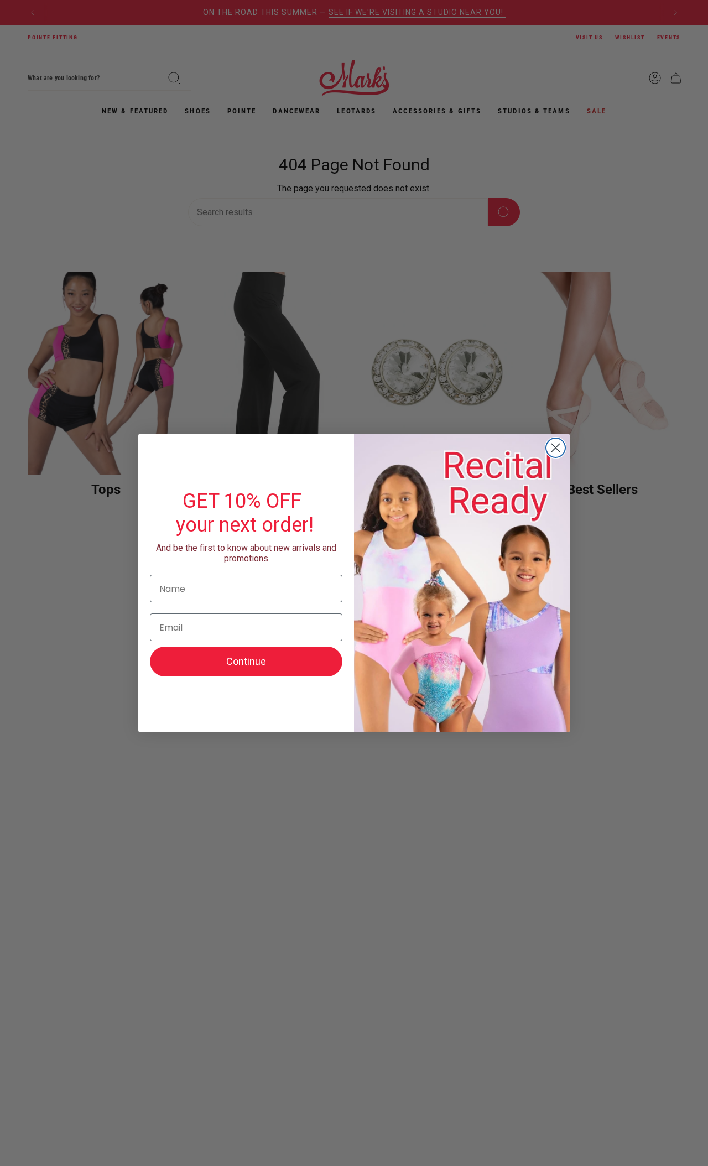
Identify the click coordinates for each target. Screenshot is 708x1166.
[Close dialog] (555, 447)
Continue (246, 661)
